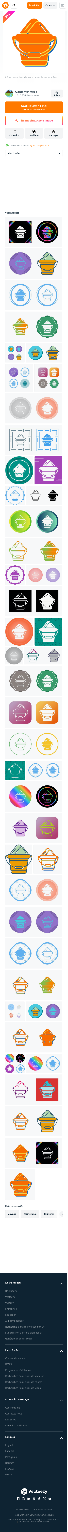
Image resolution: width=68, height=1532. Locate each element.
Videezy (9, 1524)
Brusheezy (11, 1512)
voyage (12, 1435)
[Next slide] (55, 1436)
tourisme (49, 1435)
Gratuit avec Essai (34, 107)
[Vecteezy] (5, 5)
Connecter (50, 5)
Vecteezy (10, 1518)
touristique (30, 1435)
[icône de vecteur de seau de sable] (33, 232)
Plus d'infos (14, 153)
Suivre (57, 95)
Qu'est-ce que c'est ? (39, 145)
